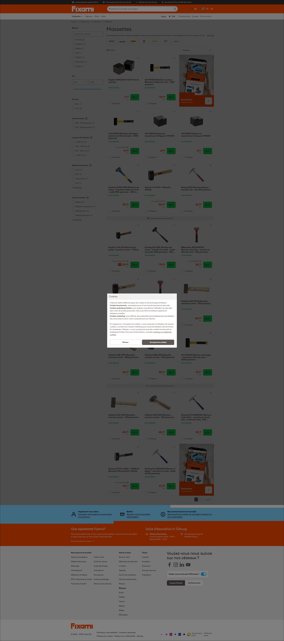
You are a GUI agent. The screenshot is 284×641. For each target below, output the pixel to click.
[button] (158, 342)
